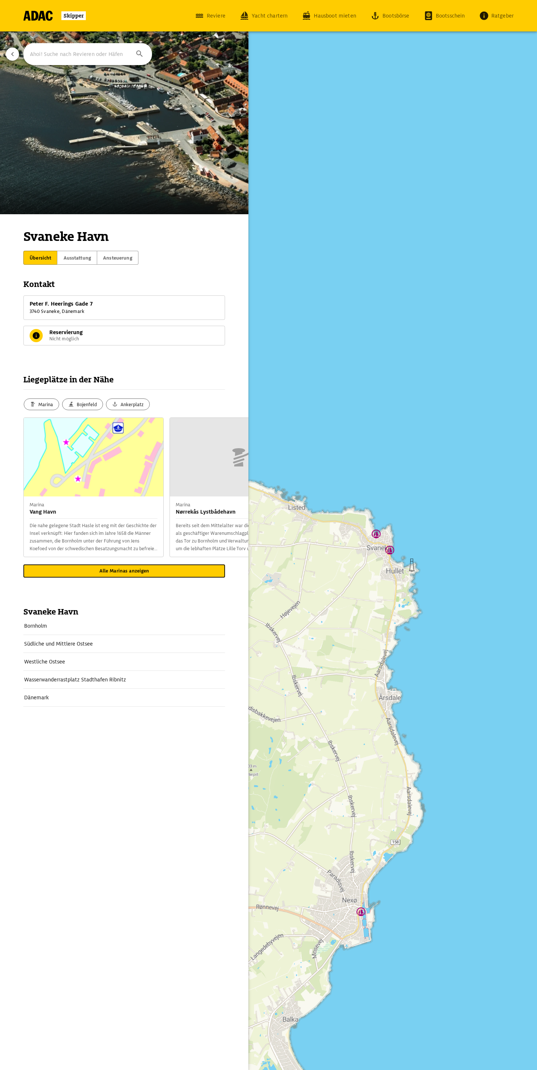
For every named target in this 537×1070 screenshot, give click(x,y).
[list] (124, 662)
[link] (124, 626)
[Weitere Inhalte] (234, 487)
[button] (140, 54)
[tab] (40, 258)
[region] (268, 535)
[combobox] (87, 54)
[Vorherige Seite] (12, 54)
